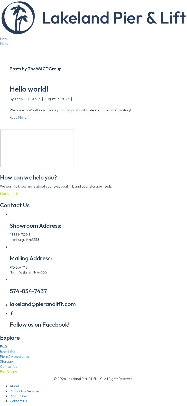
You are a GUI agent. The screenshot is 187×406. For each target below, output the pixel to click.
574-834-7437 (28, 291)
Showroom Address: (36, 225)
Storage (6, 361)
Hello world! (29, 89)
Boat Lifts (7, 351)
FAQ (3, 346)
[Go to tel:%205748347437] (93, 48)
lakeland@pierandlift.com (43, 304)
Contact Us (8, 366)
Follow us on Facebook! (40, 324)
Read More (18, 117)
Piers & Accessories (14, 356)
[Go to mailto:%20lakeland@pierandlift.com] (93, 53)
